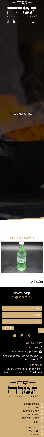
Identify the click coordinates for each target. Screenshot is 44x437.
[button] (33, 22)
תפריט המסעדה (22, 114)
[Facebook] (13, 21)
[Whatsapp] (29, 336)
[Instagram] (8, 21)
